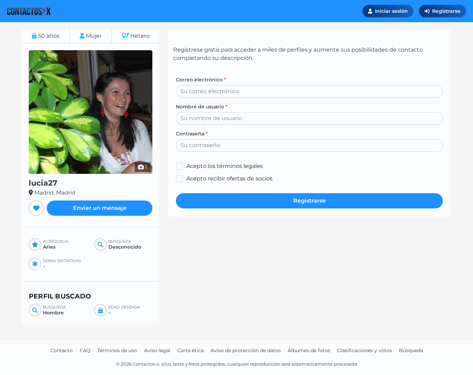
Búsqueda (411, 350)
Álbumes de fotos (309, 350)
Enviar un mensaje (99, 208)
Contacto (61, 350)
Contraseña (192, 134)
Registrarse (446, 11)
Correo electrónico (201, 80)
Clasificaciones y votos (364, 350)
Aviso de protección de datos (246, 350)
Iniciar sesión (391, 11)
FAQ (85, 350)
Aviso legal (157, 350)
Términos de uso (117, 350)
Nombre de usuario (201, 107)
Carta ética (190, 350)
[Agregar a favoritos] (36, 208)
